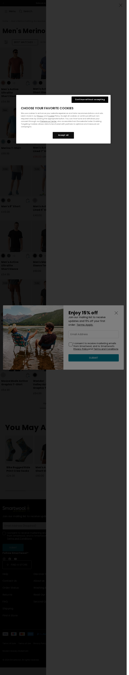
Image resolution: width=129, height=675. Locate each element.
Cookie (51, 116)
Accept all (63, 135)
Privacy (40, 116)
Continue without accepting (90, 99)
